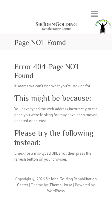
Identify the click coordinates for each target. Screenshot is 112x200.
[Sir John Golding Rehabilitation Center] (56, 21)
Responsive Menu (94, 13)
